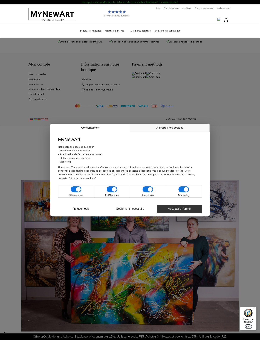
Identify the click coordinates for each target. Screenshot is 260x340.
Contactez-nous (223, 8)
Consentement (90, 127)
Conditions (186, 8)
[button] (116, 30)
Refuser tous (81, 208)
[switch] (248, 326)
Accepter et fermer (179, 208)
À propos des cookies (169, 127)
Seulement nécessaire (130, 208)
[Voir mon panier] (226, 20)
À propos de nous (171, 8)
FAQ (158, 8)
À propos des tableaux (204, 8)
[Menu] (254, 309)
